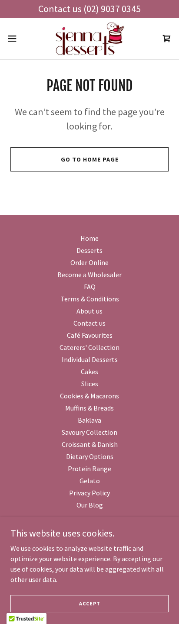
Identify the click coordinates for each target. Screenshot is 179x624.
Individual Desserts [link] (90, 359)
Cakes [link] (89, 371)
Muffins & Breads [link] (89, 408)
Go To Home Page (90, 159)
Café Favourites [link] (90, 335)
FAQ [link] (90, 286)
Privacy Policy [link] (89, 492)
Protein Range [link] (89, 468)
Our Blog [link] (89, 505)
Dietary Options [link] (89, 456)
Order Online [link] (89, 262)
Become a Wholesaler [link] (89, 274)
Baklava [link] (89, 420)
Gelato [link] (90, 480)
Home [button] (89, 238)
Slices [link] (89, 383)
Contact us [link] (89, 323)
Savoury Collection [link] (89, 432)
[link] (89, 38)
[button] (16, 38)
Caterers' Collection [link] (89, 347)
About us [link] (89, 311)
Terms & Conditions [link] (89, 298)
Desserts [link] (89, 250)
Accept (89, 603)
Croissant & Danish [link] (90, 444)
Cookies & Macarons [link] (89, 395)
